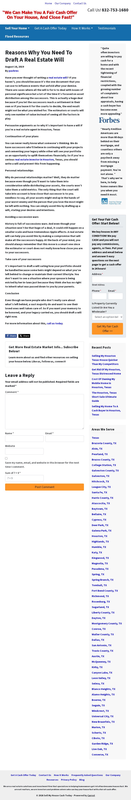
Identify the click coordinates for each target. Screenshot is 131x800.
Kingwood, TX (100, 558)
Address (97, 274)
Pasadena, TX (100, 569)
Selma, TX (98, 683)
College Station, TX (104, 465)
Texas (95, 438)
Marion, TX (98, 727)
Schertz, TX (99, 733)
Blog (81, 779)
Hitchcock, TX (100, 481)
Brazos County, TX (103, 460)
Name (9, 433)
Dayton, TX (98, 618)
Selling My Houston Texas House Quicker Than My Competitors (105, 360)
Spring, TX (98, 574)
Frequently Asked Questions (87, 775)
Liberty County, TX (103, 612)
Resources (52, 779)
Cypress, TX (99, 520)
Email (49, 433)
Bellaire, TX (99, 514)
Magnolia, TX (100, 563)
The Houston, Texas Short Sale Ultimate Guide (104, 397)
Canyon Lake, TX (102, 673)
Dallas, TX (98, 640)
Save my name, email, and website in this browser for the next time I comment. (42, 465)
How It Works (80, 28)
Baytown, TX (99, 509)
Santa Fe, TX (99, 492)
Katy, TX (97, 552)
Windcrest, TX (100, 711)
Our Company (63, 3)
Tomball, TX (99, 585)
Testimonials (107, 28)
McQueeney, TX (101, 662)
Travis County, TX (102, 651)
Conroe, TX (99, 629)
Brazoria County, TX (104, 443)
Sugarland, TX (100, 607)
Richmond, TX (100, 596)
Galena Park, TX (101, 531)
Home (48, 3)
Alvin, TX (97, 449)
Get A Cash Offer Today (50, 28)
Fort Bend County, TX (105, 591)
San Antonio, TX (101, 645)
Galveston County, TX (105, 470)
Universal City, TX (102, 716)
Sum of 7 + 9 (13, 473)
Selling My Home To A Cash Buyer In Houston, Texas (106, 410)
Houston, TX (99, 536)
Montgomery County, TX (107, 623)
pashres (14, 71)
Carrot (91, 795)
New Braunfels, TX (103, 722)
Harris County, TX (102, 498)
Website (10, 446)
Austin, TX (98, 656)
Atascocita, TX (101, 503)
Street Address (98, 284)
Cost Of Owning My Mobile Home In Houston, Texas (103, 383)
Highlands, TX (100, 541)
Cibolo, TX (98, 738)
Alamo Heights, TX (103, 694)
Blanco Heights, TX (103, 689)
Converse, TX (100, 754)
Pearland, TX (100, 454)
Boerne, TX (98, 700)
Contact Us (79, 3)
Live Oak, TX (99, 749)
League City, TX (101, 487)
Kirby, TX (97, 667)
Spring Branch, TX (102, 580)
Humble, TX (99, 547)
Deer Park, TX (100, 525)
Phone (96, 291)
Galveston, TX (100, 476)
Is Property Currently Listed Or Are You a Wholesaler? (104, 308)
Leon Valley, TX (101, 678)
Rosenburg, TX (101, 602)
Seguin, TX (98, 705)
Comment (12, 392)
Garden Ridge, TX (102, 744)
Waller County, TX (103, 634)
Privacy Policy (69, 779)
